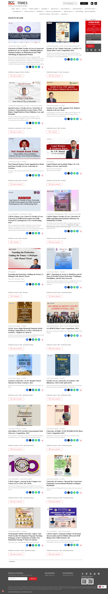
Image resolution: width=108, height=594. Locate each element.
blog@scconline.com (50, 575)
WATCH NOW (54, 14)
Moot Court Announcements (70, 46)
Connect (84, 3)
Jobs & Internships (90, 11)
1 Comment (54, 132)
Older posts (11, 561)
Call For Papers (13, 214)
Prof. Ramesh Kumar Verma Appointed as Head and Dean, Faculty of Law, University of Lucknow (26, 166)
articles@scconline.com (68, 575)
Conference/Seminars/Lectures (18, 105)
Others (23, 46)
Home (13, 8)
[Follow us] (87, 50)
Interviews (40, 11)
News (17, 8)
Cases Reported (77, 8)
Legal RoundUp (65, 8)
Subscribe (64, 14)
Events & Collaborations (53, 11)
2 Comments (16, 296)
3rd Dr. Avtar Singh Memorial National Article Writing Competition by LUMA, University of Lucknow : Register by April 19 (25, 330)
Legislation (54, 8)
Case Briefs (44, 8)
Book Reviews (79, 11)
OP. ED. (24, 8)
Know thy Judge (28, 11)
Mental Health (68, 11)
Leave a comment (17, 76)
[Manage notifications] (3, 591)
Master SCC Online (44, 14)
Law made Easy (17, 11)
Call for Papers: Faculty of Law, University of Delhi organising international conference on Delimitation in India (63, 218)
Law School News (90, 8)
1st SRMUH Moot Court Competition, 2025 (63, 328)
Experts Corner (33, 8)
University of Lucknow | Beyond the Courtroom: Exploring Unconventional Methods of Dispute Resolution (64, 483)
